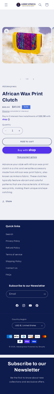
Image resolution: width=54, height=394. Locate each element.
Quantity (6, 125)
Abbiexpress (21, 347)
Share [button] (9, 201)
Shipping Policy (13, 261)
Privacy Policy (13, 241)
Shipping (6, 111)
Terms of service (14, 255)
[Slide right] (33, 79)
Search (9, 234)
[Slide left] (20, 79)
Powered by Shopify (36, 347)
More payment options (27, 157)
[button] (6, 4)
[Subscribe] (44, 294)
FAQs (8, 275)
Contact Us (11, 268)
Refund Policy (13, 248)
